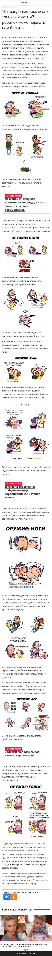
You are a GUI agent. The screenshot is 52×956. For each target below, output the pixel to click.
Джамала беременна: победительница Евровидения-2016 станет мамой (22, 492)
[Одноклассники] (13, 896)
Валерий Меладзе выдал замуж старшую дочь (22, 753)
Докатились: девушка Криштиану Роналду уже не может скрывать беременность (24, 204)
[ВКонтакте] (6, 896)
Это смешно (11, 7)
